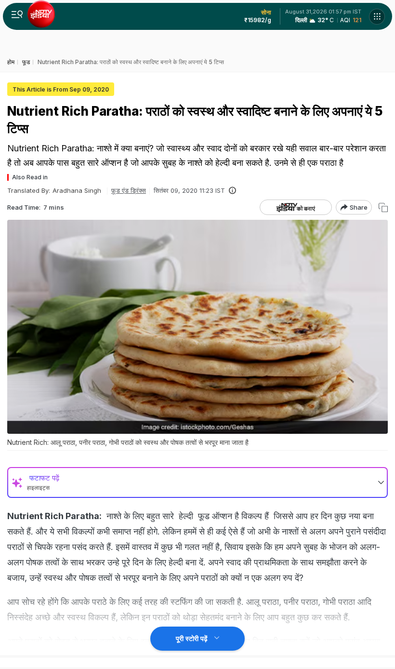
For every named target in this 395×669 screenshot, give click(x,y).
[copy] (383, 207)
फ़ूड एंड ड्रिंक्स (128, 190)
